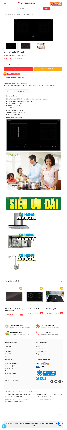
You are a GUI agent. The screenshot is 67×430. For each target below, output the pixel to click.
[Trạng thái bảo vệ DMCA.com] (41, 378)
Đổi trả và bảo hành (41, 351)
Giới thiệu (7, 349)
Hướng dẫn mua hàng (41, 346)
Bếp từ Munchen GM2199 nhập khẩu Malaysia (14, 309)
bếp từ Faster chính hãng (21, 85)
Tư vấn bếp (8, 354)
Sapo (34, 425)
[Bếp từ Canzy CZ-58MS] (35, 296)
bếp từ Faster (9, 85)
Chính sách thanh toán (11, 363)
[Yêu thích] (18, 64)
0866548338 (44, 397)
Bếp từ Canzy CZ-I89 (52, 309)
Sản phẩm (8, 351)
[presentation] (61, 281)
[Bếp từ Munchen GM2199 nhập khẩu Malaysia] (14, 296)
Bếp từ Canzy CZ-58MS (32, 309)
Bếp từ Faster (10, 99)
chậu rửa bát (49, 423)
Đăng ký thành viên (41, 354)
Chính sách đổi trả (10, 368)
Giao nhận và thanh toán (42, 349)
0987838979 (10, 83)
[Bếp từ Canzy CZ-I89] (55, 296)
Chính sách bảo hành (11, 371)
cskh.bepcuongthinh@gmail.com (14, 401)
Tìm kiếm (46, 8)
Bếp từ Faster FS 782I (35, 85)
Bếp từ (29, 423)
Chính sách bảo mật (10, 373)
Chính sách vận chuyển (11, 366)
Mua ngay (9, 315)
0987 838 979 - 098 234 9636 (18, 399)
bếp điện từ (39, 423)
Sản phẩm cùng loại (12, 281)
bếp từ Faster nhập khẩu (48, 85)
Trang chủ (8, 346)
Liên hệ (7, 356)
